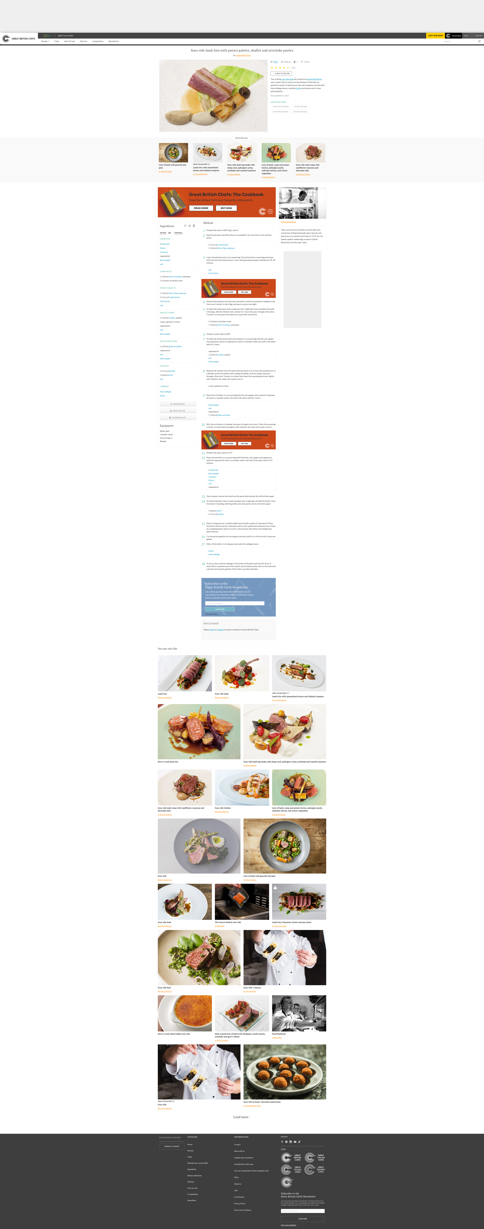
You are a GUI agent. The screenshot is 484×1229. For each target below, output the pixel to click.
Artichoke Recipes (280, 111)
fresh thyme (165, 301)
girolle (298, 88)
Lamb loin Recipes (281, 106)
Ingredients (191, 1169)
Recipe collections (194, 1175)
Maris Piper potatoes (177, 293)
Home (189, 1144)
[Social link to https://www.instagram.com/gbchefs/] (291, 1142)
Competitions (192, 1194)
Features (190, 1182)
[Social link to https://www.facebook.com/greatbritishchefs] (282, 1142)
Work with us (239, 1151)
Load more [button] (241, 1117)
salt (161, 264)
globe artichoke (175, 346)
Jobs (236, 1190)
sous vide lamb (287, 79)
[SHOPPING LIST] (194, 226)
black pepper (165, 260)
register (220, 629)
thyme (162, 248)
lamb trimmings (175, 276)
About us (237, 1184)
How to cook (192, 1188)
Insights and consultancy (243, 1158)
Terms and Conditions (242, 1210)
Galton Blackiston (243, 55)
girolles (172, 371)
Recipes (190, 1150)
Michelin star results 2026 (197, 1163)
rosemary (164, 252)
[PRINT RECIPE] (189, 226)
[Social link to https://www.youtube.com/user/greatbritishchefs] (295, 1142)
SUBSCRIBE (220, 609)
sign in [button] (212, 629)
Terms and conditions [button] (211, 614)
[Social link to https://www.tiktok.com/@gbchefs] (299, 1142)
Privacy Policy (239, 1203)
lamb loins (165, 244)
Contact (237, 1144)
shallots (172, 318)
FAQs (236, 1177)
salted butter (174, 297)
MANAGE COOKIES (171, 1146)
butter (170, 375)
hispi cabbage (165, 391)
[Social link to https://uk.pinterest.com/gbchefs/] (286, 1142)
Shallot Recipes (300, 111)
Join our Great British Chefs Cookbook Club (251, 1171)
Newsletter (191, 1200)
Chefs (189, 1157)
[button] (45, 41)
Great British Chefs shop (243, 1164)
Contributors (239, 1197)
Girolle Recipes (300, 106)
